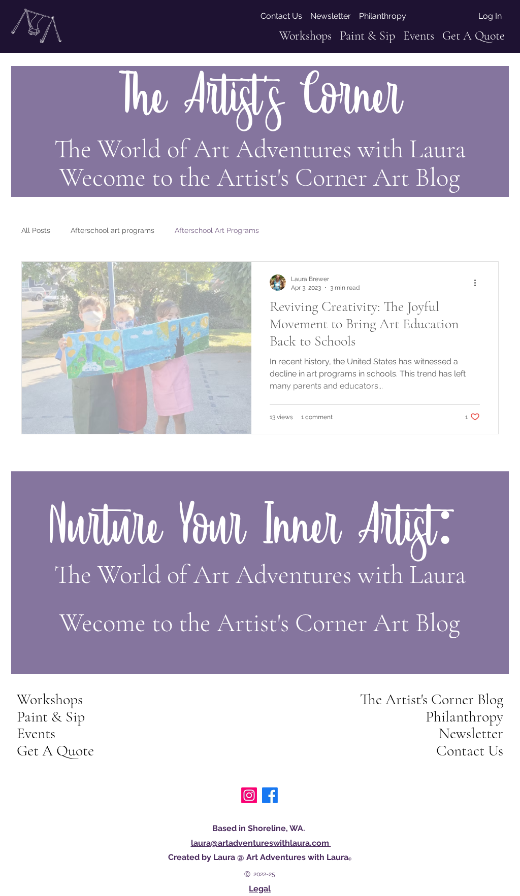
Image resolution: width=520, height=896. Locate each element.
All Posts (35, 230)
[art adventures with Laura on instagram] (249, 795)
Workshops (50, 699)
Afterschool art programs (112, 230)
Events (36, 733)
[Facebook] (270, 795)
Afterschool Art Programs (217, 230)
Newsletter (471, 733)
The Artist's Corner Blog (431, 699)
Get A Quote (55, 750)
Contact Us (469, 750)
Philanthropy (464, 716)
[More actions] (478, 283)
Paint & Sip (51, 716)
